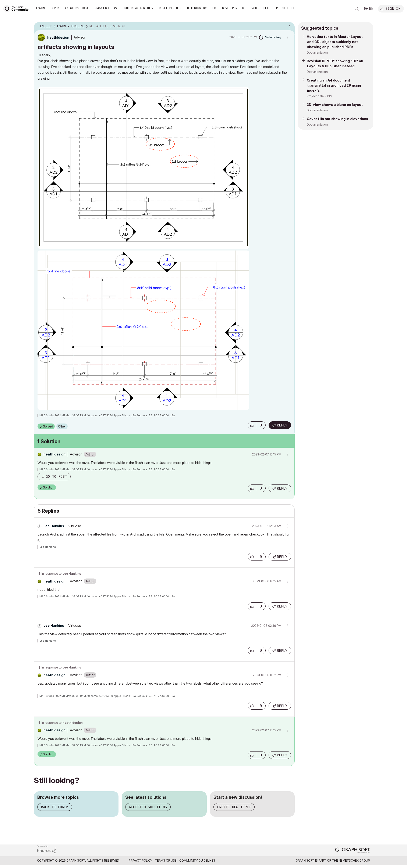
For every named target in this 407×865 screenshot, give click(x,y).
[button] (252, 425)
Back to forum (54, 807)
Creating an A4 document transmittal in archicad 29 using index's (334, 85)
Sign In (393, 8)
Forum (40, 8)
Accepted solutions (148, 807)
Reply (282, 425)
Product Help (260, 8)
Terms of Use (166, 860)
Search (356, 9)
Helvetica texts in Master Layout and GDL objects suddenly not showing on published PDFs (335, 42)
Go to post (56, 476)
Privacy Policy (140, 860)
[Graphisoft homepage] (352, 850)
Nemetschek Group (354, 860)
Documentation (317, 52)
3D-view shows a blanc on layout (335, 104)
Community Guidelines (197, 860)
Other (62, 426)
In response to (61, 573)
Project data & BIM (319, 96)
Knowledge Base (77, 8)
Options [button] (288, 26)
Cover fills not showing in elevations (337, 119)
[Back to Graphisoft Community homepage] (17, 8)
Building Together (138, 8)
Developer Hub (170, 8)
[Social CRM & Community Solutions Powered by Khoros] (46, 849)
